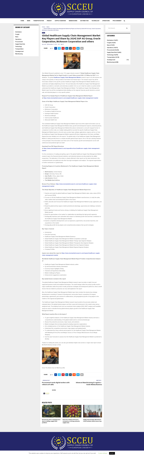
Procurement (117, 20)
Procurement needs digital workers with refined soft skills (56, 383)
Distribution (84, 20)
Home (22, 20)
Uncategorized (19, 51)
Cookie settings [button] (102, 453)
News (28, 20)
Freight (49, 20)
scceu (44, 44)
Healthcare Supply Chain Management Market (67, 77)
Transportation (38, 20)
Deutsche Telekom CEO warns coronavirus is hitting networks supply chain (71, 421)
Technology (95, 20)
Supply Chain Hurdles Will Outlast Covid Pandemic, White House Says (92, 420)
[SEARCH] (127, 28)
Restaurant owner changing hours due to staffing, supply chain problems (51, 421)
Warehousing (73, 20)
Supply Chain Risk (60, 20)
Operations (106, 20)
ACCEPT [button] (112, 453)
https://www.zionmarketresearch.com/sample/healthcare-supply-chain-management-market (71, 98)
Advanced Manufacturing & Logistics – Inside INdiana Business (89, 383)
